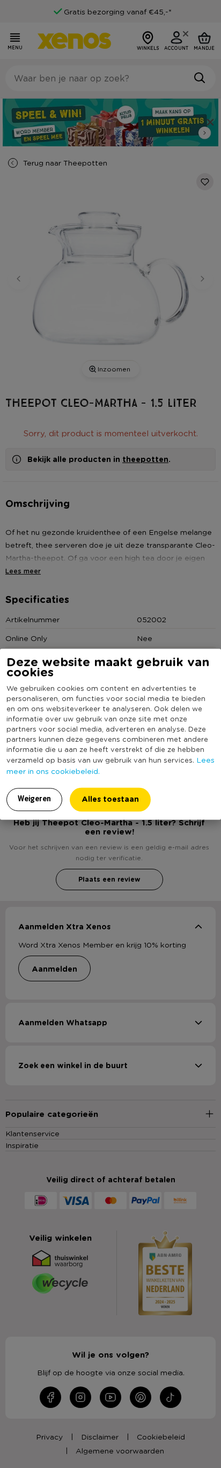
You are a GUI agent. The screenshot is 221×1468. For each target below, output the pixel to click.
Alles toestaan (110, 799)
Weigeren (34, 798)
